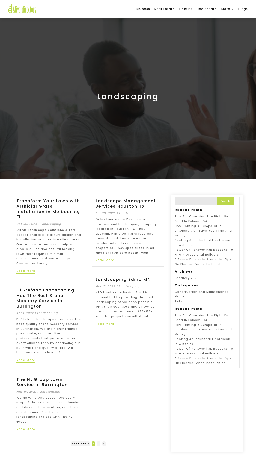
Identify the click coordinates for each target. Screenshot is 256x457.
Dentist (185, 9)
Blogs (243, 9)
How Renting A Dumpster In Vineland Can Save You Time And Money (203, 230)
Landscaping (51, 224)
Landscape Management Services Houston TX (126, 203)
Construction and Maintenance (202, 292)
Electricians (185, 296)
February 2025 (187, 278)
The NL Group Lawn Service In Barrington (42, 382)
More (225, 9)
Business (142, 9)
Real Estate (164, 9)
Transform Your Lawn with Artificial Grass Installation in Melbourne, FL (48, 209)
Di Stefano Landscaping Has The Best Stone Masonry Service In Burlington (45, 298)
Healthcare (207, 9)
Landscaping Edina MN (123, 279)
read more (25, 271)
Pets (179, 301)
